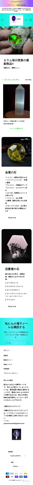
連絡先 (6, 355)
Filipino (15, 466)
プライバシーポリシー (11, 373)
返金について (8, 364)
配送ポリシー (8, 360)
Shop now (12, 217)
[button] (2, 20)
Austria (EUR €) (15, 456)
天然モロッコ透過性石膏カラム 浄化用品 (14, 121)
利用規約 (6, 369)
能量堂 (13, 480)
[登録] (27, 343)
